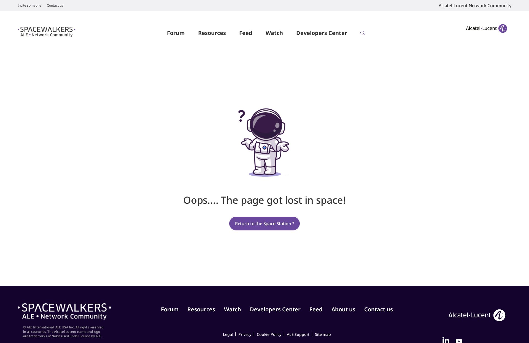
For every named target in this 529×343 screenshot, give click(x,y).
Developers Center (321, 33)
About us (343, 309)
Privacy (244, 334)
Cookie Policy (269, 334)
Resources (212, 33)
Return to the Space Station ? (264, 223)
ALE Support (298, 334)
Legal (228, 334)
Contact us (55, 5)
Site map (323, 334)
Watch (274, 33)
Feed (245, 33)
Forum (176, 33)
